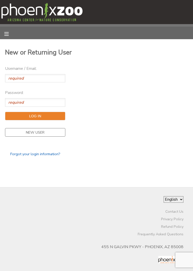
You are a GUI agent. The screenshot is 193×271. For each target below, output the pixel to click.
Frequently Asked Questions (160, 234)
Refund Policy (172, 226)
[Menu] (10, 33)
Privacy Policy (172, 219)
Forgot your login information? (35, 153)
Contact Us (174, 211)
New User (35, 132)
